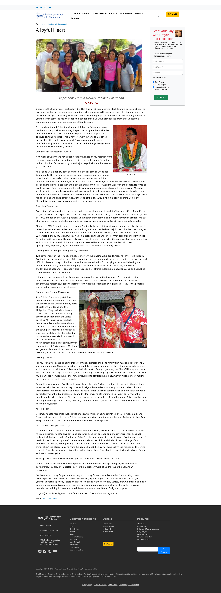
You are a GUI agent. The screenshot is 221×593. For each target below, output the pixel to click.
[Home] (49, 16)
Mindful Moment (161, 90)
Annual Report (133, 584)
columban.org (45, 525)
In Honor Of (107, 529)
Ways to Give (99, 13)
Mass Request (108, 526)
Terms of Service (100, 584)
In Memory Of (108, 531)
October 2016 (50, 498)
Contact (75, 18)
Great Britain (74, 529)
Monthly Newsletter (162, 87)
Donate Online (108, 523)
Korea (72, 534)
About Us (140, 523)
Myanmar (73, 539)
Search (164, 552)
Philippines (74, 544)
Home (77, 13)
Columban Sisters (76, 550)
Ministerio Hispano (77, 536)
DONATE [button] (108, 543)
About (112, 13)
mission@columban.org (49, 530)
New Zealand (75, 542)
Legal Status (112, 584)
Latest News (142, 526)
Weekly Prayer (160, 85)
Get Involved (125, 13)
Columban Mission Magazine (57, 24)
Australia (73, 523)
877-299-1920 (45, 535)
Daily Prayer (159, 82)
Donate (85, 13)
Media (138, 13)
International (74, 547)
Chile (71, 526)
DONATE (172, 14)
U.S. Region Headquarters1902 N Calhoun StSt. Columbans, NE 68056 (50, 542)
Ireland (72, 531)
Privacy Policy (87, 584)
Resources (123, 584)
